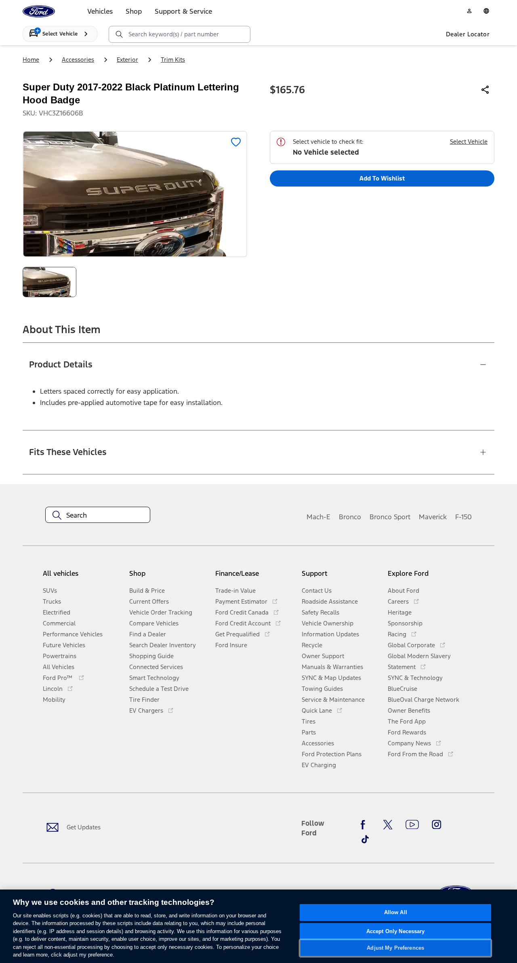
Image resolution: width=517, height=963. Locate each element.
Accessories (78, 59)
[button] (169, 577)
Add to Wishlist (382, 178)
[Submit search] (119, 34)
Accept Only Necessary (395, 931)
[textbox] (97, 515)
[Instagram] (436, 824)
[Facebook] (365, 824)
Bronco (350, 516)
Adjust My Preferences (395, 948)
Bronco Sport (390, 516)
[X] (388, 824)
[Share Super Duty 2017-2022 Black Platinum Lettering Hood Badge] (485, 90)
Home (31, 59)
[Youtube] (412, 824)
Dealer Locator (468, 34)
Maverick (433, 516)
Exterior (127, 59)
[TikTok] (365, 839)
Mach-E (318, 516)
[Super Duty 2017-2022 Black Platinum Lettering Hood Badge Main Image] (49, 282)
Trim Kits (173, 59)
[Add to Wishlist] (236, 142)
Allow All (395, 912)
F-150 (463, 516)
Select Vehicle (469, 141)
